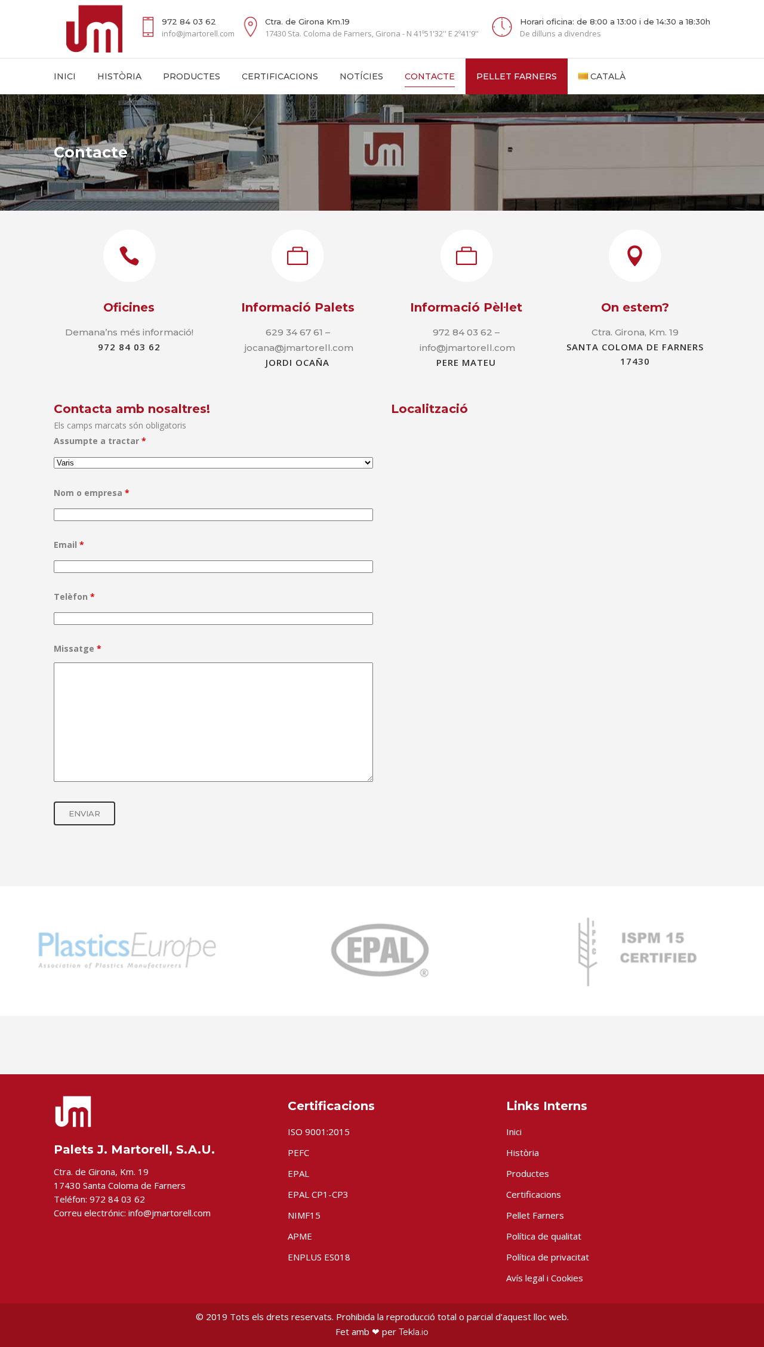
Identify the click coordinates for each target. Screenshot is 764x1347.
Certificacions (533, 1194)
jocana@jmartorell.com (299, 347)
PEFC (298, 1152)
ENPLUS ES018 (319, 1257)
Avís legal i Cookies (544, 1278)
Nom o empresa (92, 492)
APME (300, 1236)
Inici (514, 1132)
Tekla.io (414, 1332)
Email (69, 544)
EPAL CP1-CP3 (318, 1194)
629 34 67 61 (294, 332)
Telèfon (74, 596)
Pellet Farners (535, 1215)
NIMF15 (304, 1215)
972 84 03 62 (462, 332)
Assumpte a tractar (100, 440)
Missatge (77, 648)
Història (522, 1152)
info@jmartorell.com (467, 347)
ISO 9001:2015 (319, 1132)
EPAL (298, 1173)
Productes (527, 1173)
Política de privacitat (547, 1257)
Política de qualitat (543, 1236)
